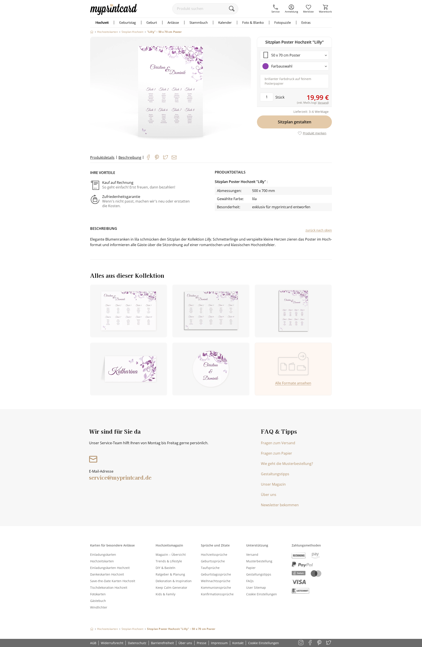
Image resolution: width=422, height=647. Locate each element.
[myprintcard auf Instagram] (301, 643)
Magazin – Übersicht (171, 554)
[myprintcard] (113, 13)
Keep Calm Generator (171, 587)
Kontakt (238, 643)
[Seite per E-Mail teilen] (174, 157)
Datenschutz (137, 643)
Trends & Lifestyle (169, 561)
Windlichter (98, 607)
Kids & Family (165, 594)
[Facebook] (148, 157)
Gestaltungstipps (275, 474)
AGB (93, 643)
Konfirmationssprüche (217, 594)
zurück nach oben (319, 230)
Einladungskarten (103, 554)
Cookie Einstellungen (261, 594)
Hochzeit (102, 22)
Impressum (219, 643)
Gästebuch (98, 601)
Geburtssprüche (213, 561)
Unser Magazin (273, 484)
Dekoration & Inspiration (174, 581)
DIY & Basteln (165, 568)
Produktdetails (102, 157)
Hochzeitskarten (102, 561)
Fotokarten (98, 594)
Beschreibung (129, 157)
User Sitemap (256, 587)
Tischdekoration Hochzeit (108, 587)
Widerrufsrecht (112, 643)
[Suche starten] (231, 8)
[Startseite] (91, 32)
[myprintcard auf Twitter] (329, 643)
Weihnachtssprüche (215, 581)
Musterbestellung (259, 561)
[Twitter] (165, 157)
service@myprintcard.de (120, 477)
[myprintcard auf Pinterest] (320, 643)
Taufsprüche (210, 568)
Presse (201, 643)
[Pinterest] (157, 157)
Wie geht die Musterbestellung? (287, 463)
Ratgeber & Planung (170, 574)
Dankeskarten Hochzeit (107, 574)
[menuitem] (275, 8)
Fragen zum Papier (276, 453)
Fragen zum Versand (278, 442)
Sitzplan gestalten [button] (294, 121)
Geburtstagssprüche (216, 574)
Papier (251, 568)
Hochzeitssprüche (214, 554)
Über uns (268, 494)
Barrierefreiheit (162, 643)
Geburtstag (127, 22)
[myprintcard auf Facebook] (310, 643)
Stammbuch (198, 22)
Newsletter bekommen (280, 505)
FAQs (250, 581)
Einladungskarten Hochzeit (110, 568)
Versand (252, 554)
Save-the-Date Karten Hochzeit (112, 581)
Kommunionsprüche (216, 587)
